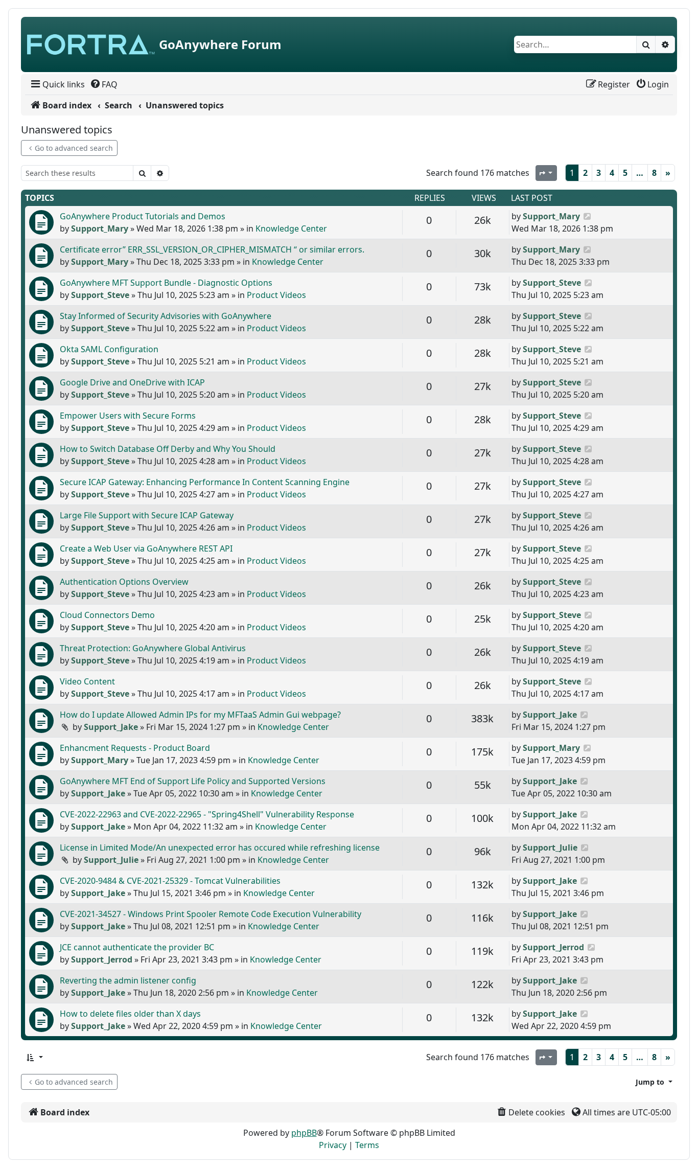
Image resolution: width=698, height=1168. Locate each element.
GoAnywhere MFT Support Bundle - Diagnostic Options (166, 282)
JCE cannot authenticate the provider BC (137, 947)
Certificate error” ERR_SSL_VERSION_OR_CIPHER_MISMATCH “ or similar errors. (212, 249)
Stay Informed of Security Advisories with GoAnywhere (165, 316)
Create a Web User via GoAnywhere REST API (146, 548)
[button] (34, 1057)
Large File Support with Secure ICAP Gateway (147, 515)
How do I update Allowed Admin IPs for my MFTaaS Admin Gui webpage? (200, 714)
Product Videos (276, 295)
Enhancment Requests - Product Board (135, 747)
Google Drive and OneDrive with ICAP (132, 382)
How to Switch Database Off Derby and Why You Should (167, 448)
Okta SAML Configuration (109, 349)
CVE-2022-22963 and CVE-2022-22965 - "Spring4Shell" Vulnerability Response (207, 814)
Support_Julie (111, 859)
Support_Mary (99, 228)
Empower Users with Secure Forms (128, 415)
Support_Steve (100, 295)
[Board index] (91, 44)
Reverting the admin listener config (128, 980)
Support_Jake (111, 726)
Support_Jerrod (101, 959)
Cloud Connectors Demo (107, 615)
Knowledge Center (291, 228)
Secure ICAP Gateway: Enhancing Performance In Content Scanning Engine (205, 482)
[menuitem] (57, 84)
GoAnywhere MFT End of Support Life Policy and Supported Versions (192, 781)
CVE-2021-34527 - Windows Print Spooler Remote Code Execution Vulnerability (210, 914)
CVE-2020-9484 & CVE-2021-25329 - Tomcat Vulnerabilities (170, 880)
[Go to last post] (587, 216)
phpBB (304, 1132)
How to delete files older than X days (130, 1013)
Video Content (87, 681)
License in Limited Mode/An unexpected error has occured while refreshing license (220, 847)
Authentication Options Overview (124, 581)
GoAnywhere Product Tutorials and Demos (142, 216)
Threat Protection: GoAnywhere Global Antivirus (153, 648)
